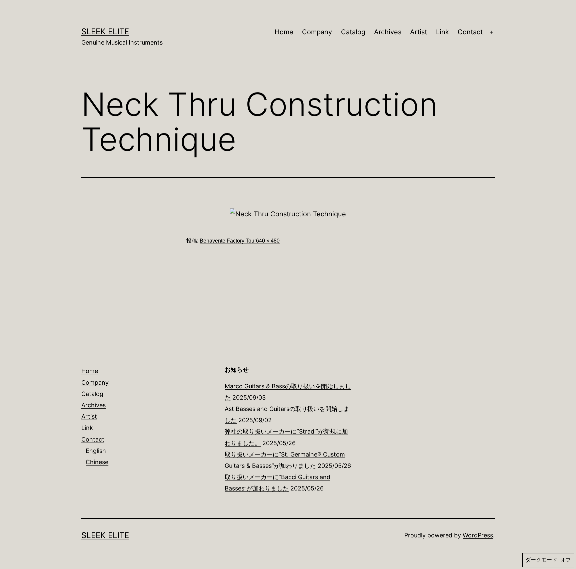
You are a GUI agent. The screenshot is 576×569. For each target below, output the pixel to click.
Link (442, 32)
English (96, 450)
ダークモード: (542, 560)
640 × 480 (268, 241)
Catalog (353, 32)
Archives (387, 32)
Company (317, 32)
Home (284, 32)
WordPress (478, 535)
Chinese (97, 462)
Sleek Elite (105, 31)
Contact (470, 32)
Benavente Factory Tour (228, 241)
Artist (418, 32)
